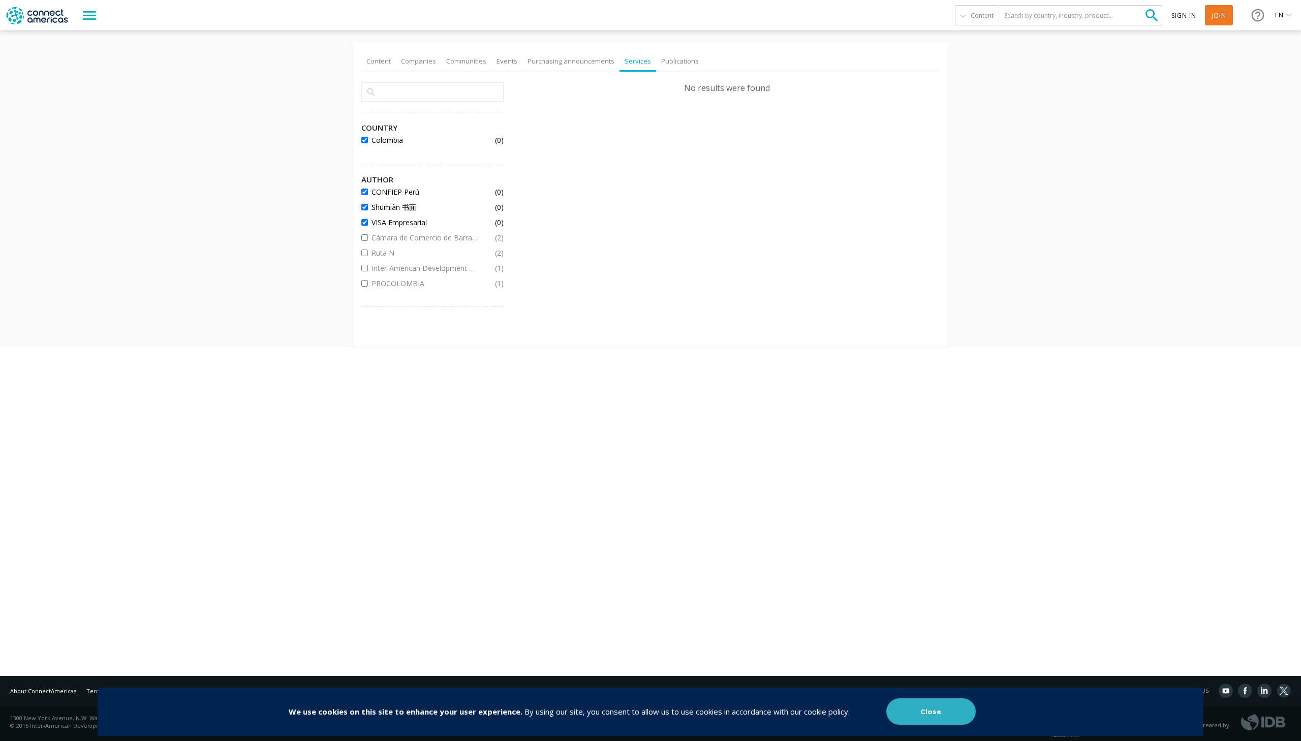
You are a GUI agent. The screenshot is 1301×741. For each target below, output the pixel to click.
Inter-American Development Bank (424, 268)
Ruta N (424, 253)
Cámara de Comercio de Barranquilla (424, 237)
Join (1219, 15)
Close (930, 711)
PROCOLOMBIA (424, 283)
